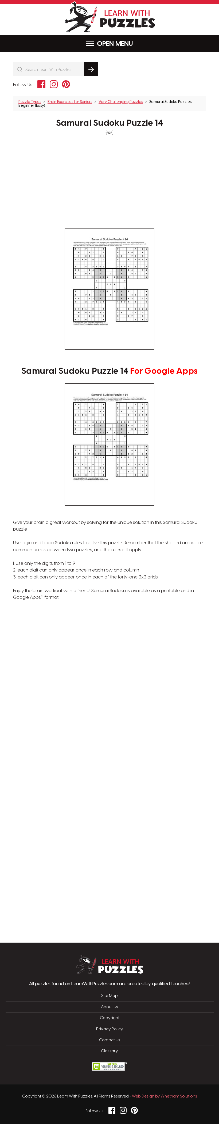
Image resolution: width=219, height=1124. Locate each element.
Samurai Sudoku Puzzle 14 (109, 123)
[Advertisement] (84, 687)
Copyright (109, 1018)
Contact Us (109, 1040)
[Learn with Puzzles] (109, 972)
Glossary (109, 1051)
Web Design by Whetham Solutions (164, 1096)
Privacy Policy (109, 1029)
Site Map (109, 996)
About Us (109, 1007)
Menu (124, 43)
